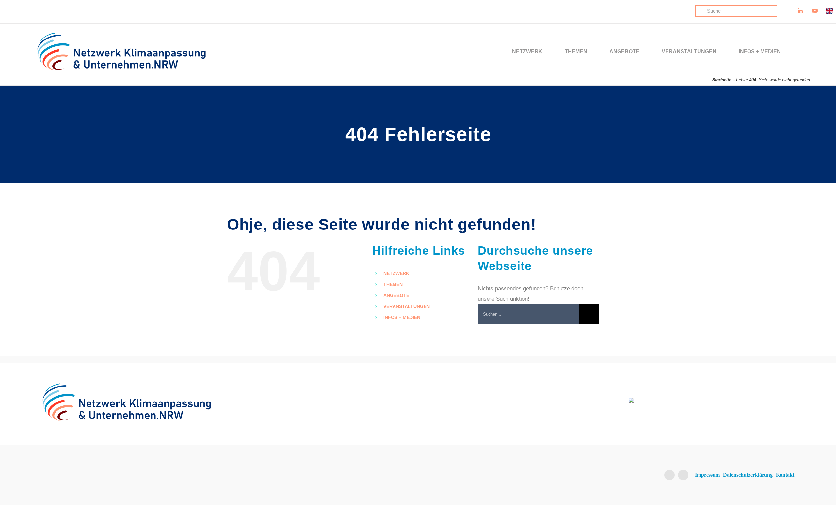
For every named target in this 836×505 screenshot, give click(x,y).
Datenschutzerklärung (748, 475)
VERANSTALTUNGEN (406, 306)
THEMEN (393, 284)
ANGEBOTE (396, 295)
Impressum (707, 475)
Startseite (721, 79)
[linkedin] (669, 475)
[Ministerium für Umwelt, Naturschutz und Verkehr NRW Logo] (711, 400)
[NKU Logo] (121, 35)
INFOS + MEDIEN (401, 317)
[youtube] (683, 475)
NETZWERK (396, 273)
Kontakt (785, 475)
